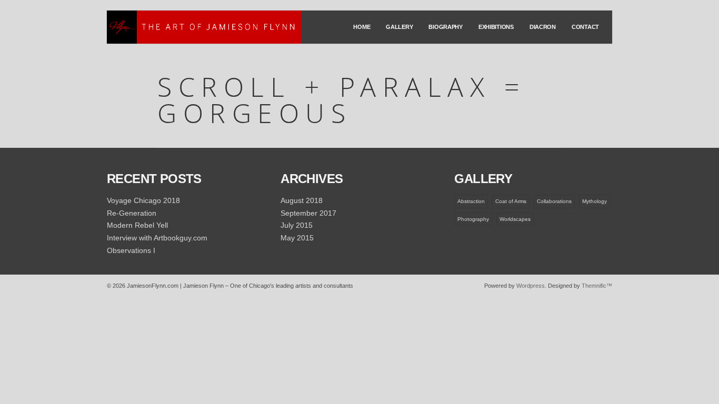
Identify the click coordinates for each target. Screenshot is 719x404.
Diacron (543, 27)
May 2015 (297, 238)
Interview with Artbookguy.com (157, 238)
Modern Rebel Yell (137, 225)
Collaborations (554, 201)
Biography (445, 27)
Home (361, 27)
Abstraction (471, 201)
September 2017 (308, 213)
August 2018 (302, 200)
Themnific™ (597, 285)
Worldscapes (515, 219)
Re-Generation (131, 213)
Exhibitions (496, 27)
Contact (585, 27)
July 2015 (297, 225)
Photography (473, 219)
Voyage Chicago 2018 (143, 200)
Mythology (594, 201)
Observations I (131, 250)
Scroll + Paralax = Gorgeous (341, 100)
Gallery (399, 27)
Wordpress (530, 285)
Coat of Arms (510, 201)
